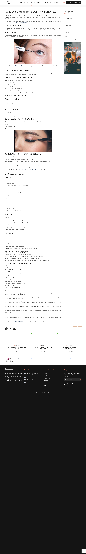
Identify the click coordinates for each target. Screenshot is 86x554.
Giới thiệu (22, 2)
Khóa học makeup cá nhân (21, 66)
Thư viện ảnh (37, 2)
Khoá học (29, 2)
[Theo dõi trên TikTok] (69, 384)
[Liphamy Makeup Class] (11, 2)
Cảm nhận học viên (55, 2)
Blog (63, 2)
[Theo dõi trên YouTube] (72, 384)
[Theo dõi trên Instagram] (67, 384)
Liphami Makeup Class (37, 392)
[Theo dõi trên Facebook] (64, 384)
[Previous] (75, 328)
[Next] (80, 328)
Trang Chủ (6, 5)
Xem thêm (17, 351)
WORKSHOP (45, 2)
